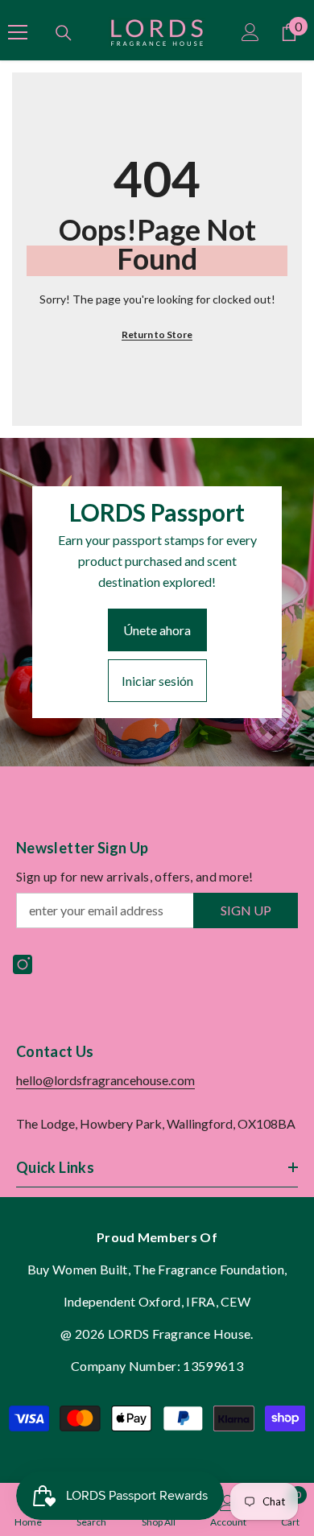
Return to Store (157, 334)
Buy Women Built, (80, 1269)
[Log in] (250, 32)
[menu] (17, 32)
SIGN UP (246, 910)
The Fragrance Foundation (208, 1269)
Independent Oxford (122, 1301)
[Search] (63, 33)
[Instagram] (22, 964)
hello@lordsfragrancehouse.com (105, 1080)
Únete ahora (157, 630)
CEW (235, 1301)
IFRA (200, 1301)
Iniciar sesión (157, 680)
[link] (228, 1509)
